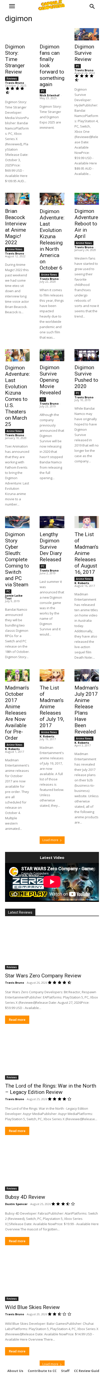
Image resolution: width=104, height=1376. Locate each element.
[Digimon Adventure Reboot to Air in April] (86, 199)
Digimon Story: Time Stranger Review (15, 59)
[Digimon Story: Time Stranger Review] (17, 34)
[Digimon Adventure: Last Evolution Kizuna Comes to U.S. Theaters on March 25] (17, 355)
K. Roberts (81, 583)
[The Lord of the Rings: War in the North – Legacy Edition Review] (52, 1056)
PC (42, 91)
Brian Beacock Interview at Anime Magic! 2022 (16, 226)
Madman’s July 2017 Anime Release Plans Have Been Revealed (86, 710)
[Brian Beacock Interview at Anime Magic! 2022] (17, 199)
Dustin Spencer (16, 1204)
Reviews (12, 78)
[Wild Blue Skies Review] (52, 1277)
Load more (50, 840)
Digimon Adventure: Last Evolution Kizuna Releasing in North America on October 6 (52, 239)
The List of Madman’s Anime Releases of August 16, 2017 (86, 553)
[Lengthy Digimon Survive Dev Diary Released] (52, 522)
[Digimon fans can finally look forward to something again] (52, 34)
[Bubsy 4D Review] (52, 1167)
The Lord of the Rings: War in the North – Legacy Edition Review (50, 1089)
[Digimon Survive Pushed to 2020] (86, 355)
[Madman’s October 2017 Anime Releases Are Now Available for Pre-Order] (17, 675)
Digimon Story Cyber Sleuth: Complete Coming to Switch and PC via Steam (17, 559)
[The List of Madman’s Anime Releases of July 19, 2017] (52, 675)
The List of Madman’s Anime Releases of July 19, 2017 (52, 706)
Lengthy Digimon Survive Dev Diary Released (51, 546)
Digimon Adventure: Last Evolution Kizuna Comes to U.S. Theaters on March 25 (17, 396)
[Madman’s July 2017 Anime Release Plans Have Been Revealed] (86, 675)
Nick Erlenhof (50, 95)
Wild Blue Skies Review (32, 1307)
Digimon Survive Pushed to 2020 (86, 376)
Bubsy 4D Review (25, 1197)
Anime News (14, 249)
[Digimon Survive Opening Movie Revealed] (52, 355)
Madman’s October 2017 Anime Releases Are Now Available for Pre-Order (17, 713)
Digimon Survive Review (84, 53)
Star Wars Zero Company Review (43, 976)
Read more (17, 1020)
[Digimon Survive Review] (86, 34)
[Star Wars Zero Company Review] (52, 946)
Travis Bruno (14, 83)
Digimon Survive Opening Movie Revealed (50, 380)
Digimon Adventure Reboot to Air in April (86, 223)
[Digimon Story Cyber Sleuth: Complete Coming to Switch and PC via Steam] (17, 522)
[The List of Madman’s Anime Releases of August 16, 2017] (86, 522)
